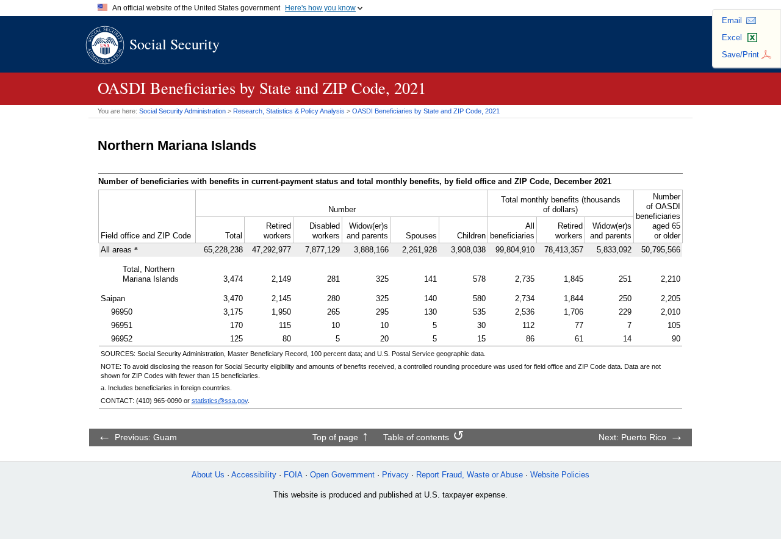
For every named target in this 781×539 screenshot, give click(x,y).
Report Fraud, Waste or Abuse (469, 474)
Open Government (342, 474)
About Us (208, 474)
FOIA (293, 474)
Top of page (335, 437)
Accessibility (253, 474)
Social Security (174, 44)
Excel (732, 37)
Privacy (395, 474)
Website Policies (559, 474)
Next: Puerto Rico (632, 437)
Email (732, 20)
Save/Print (740, 54)
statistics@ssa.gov (220, 400)
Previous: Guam (146, 437)
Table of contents (416, 437)
